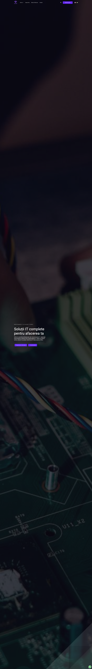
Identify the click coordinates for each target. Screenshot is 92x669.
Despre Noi (27, 2)
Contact (41, 2)
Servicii (21, 2)
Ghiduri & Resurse (34, 2)
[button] (23, 2)
